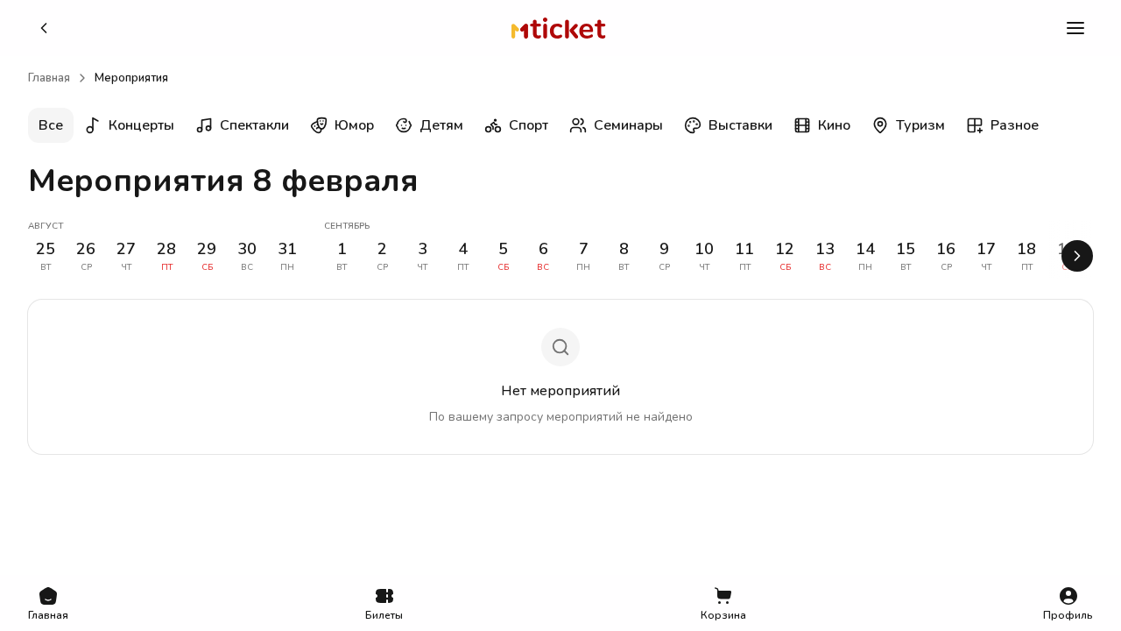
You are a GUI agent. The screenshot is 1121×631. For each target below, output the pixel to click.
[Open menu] (1075, 28)
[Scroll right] (1077, 256)
